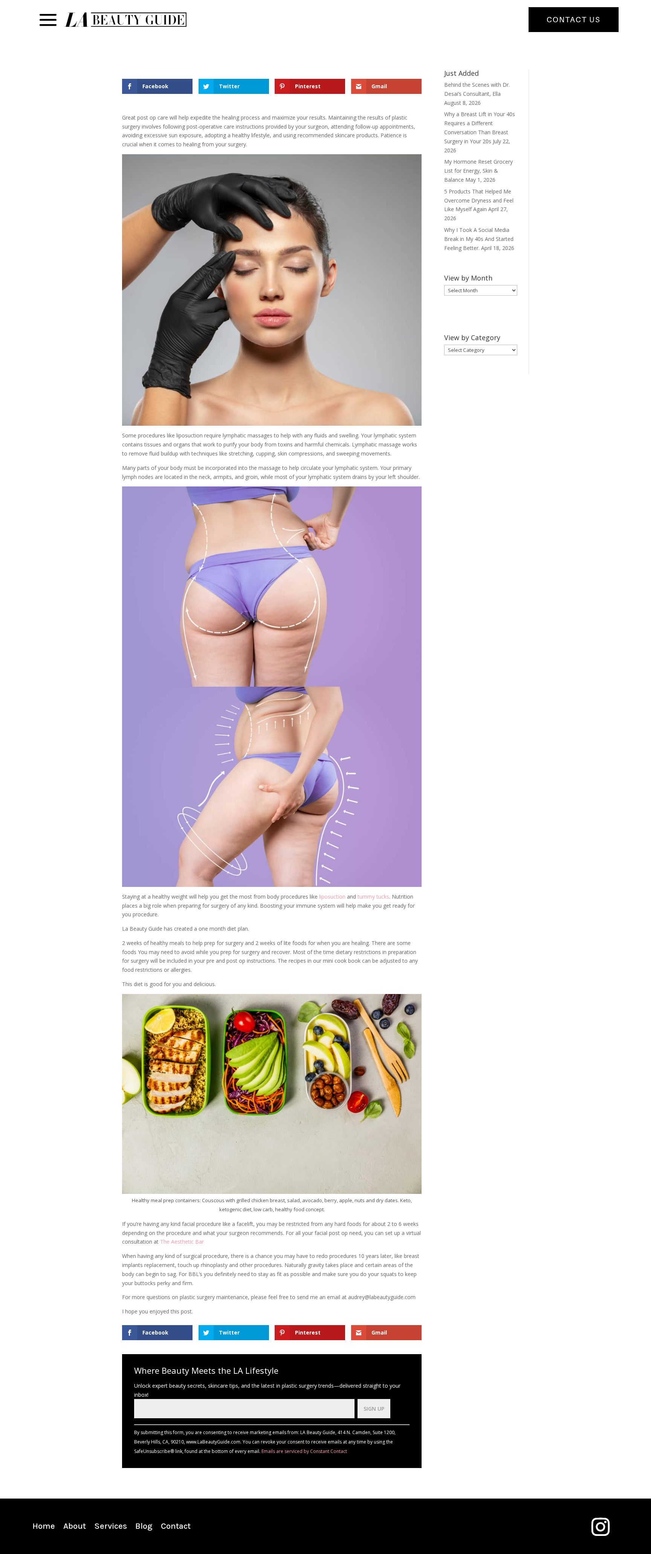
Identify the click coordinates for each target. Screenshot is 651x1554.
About (74, 1527)
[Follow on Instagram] (600, 1527)
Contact (176, 1527)
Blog (144, 1527)
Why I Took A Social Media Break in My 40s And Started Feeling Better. (478, 239)
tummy (367, 896)
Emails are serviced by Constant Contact (304, 1451)
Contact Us (574, 19)
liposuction (333, 896)
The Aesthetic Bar (182, 1241)
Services (110, 1527)
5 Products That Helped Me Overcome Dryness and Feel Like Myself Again (478, 200)
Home (43, 1527)
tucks (382, 896)
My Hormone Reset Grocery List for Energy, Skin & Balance (478, 170)
